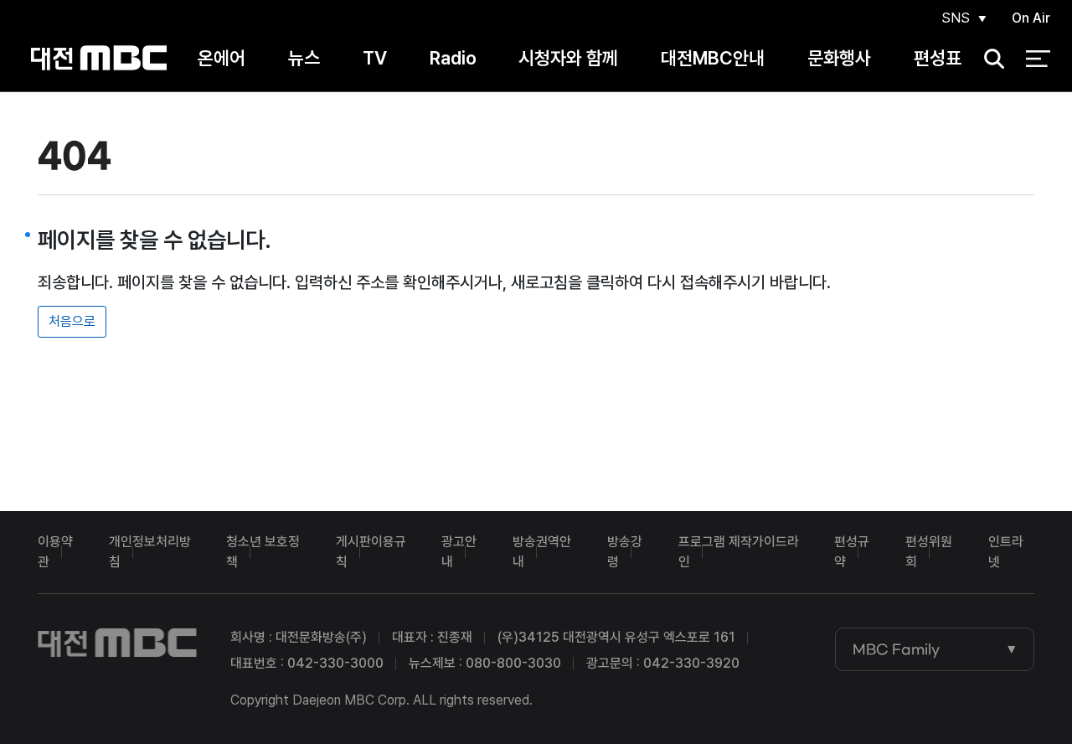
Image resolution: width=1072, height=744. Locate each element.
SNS (955, 18)
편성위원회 (928, 552)
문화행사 (839, 58)
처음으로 (72, 321)
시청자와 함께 (568, 58)
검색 (988, 59)
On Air (1031, 18)
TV (375, 58)
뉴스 (304, 58)
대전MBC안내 (713, 58)
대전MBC (99, 58)
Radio (453, 58)
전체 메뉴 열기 (1038, 59)
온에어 (221, 58)
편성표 (937, 58)
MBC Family (896, 649)
